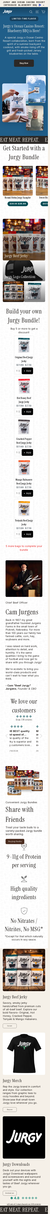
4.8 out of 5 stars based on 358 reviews (24, 1204)
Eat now (9, 1026)
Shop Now (24, 63)
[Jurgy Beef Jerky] (24, 970)
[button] (7, 736)
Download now (9, 1193)
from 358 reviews (24, 719)
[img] (24, 716)
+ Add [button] (27, 370)
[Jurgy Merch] (24, 1054)
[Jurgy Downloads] (24, 1137)
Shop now (9, 1109)
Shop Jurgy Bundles (15, 841)
